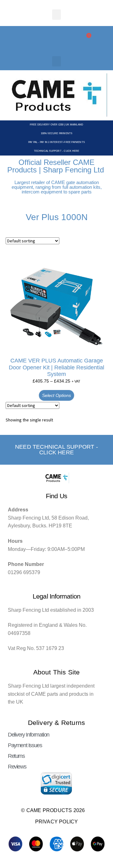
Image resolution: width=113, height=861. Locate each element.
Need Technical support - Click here (56, 450)
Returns (16, 756)
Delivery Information (28, 735)
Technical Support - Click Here (56, 151)
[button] (56, 14)
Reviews (17, 766)
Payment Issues (25, 745)
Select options (56, 395)
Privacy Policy (56, 821)
